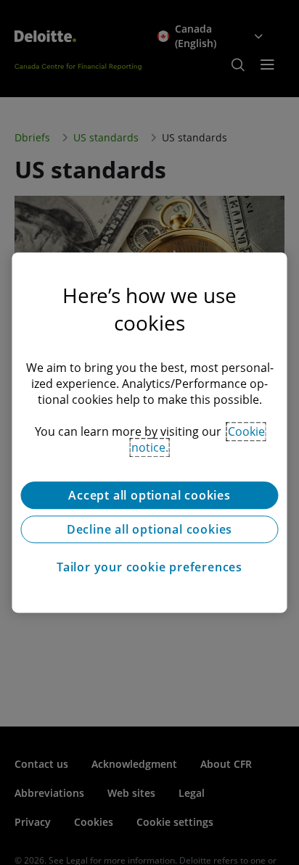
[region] (149, 432)
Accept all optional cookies (149, 495)
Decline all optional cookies (149, 529)
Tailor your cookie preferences (149, 567)
